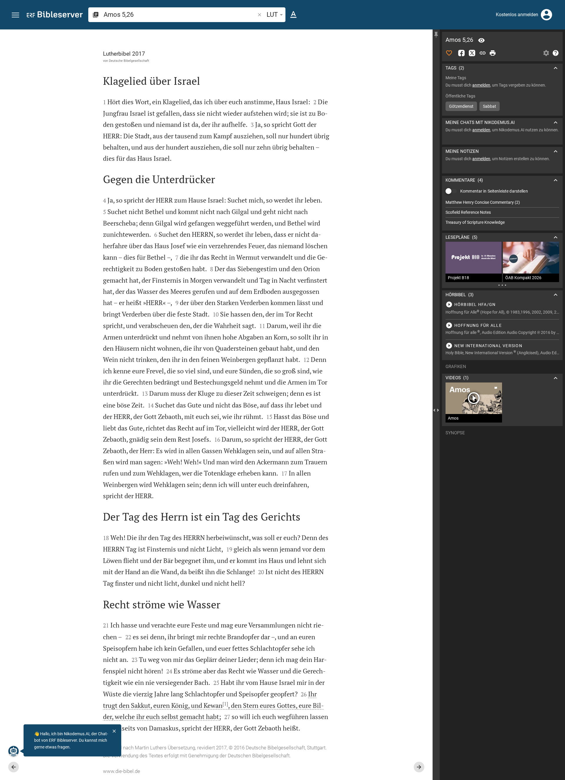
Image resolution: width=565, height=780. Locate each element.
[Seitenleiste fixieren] (436, 34)
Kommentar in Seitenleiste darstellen (494, 191)
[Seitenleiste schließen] (436, 410)
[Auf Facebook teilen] (461, 53)
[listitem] (502, 202)
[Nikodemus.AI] (13, 751)
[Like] (449, 53)
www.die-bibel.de (121, 771)
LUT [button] (272, 14)
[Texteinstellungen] (293, 14)
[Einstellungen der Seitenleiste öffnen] (546, 53)
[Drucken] (492, 53)
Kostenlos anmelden (517, 14)
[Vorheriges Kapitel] (13, 767)
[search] (180, 14)
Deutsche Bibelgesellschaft (129, 61)
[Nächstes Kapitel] (419, 767)
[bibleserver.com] (55, 15)
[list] (502, 212)
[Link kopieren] (482, 53)
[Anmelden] (546, 14)
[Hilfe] (555, 53)
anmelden (481, 85)
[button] (15, 15)
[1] (225, 703)
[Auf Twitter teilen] (472, 53)
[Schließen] (114, 731)
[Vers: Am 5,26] (481, 40)
